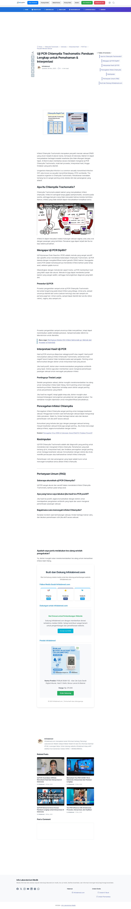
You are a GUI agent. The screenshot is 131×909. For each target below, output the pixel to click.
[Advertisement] (65, 29)
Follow (48, 598)
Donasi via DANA (65, 631)
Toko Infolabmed (87, 2)
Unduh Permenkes (104, 897)
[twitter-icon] (21, 889)
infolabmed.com (99, 2)
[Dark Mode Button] (110, 3)
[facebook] (32, 57)
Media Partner (56, 2)
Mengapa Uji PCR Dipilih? (111, 61)
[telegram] (32, 68)
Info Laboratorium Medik (68, 905)
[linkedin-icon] (31, 889)
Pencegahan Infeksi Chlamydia (111, 70)
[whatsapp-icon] (38, 889)
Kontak (77, 2)
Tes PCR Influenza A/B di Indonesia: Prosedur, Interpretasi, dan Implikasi (79, 809)
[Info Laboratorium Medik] (21, 2)
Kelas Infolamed (33, 2)
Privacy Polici (67, 2)
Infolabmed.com (78, 892)
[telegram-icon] (35, 889)
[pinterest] (32, 71)
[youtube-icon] (28, 889)
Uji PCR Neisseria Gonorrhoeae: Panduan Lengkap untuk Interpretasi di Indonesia (50, 810)
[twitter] (32, 60)
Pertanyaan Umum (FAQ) (111, 79)
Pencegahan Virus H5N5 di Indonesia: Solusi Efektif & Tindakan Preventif (67, 433)
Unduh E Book (104, 892)
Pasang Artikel (45, 2)
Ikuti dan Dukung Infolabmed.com (111, 83)
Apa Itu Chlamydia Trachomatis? (111, 56)
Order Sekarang (65, 693)
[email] (32, 75)
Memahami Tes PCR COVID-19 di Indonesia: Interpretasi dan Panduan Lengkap (79, 780)
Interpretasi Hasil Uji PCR (111, 65)
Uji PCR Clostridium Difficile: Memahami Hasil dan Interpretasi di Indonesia (49, 780)
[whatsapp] (32, 64)
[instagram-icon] (24, 889)
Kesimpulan (111, 74)
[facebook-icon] (17, 889)
